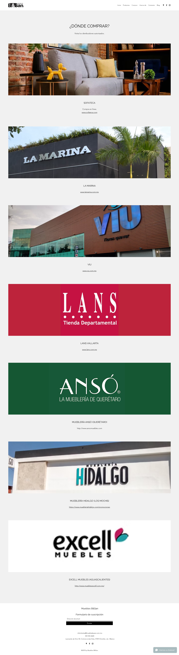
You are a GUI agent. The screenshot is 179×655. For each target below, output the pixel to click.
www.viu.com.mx (89, 271)
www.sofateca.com (89, 112)
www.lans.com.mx (89, 349)
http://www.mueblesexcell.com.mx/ (89, 586)
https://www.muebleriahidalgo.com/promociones (89, 507)
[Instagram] (170, 5)
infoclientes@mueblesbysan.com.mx (89, 633)
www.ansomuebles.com (92, 428)
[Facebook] (167, 5)
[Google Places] (163, 5)
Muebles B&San (89, 608)
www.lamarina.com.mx (89, 192)
